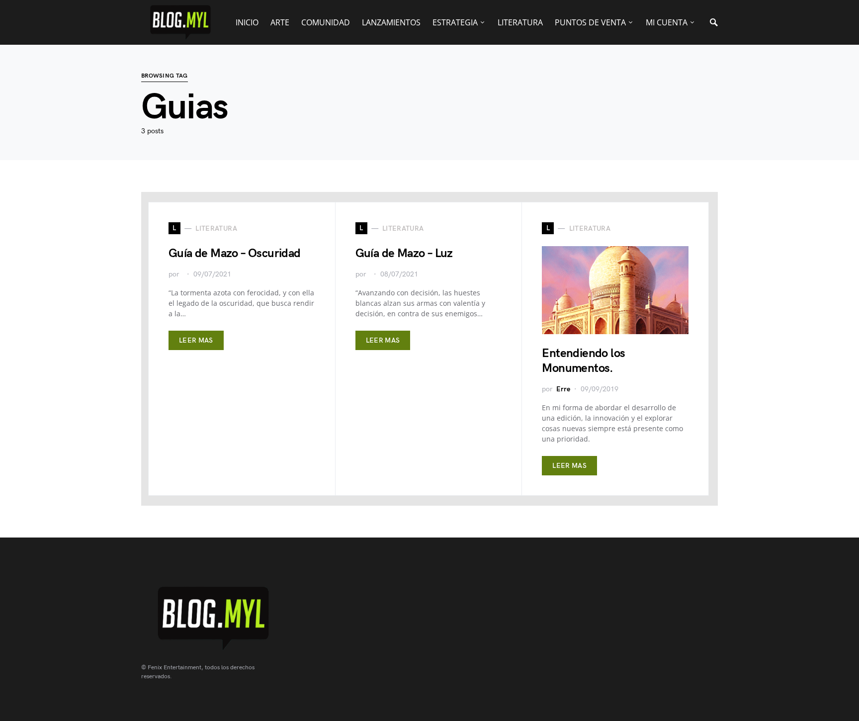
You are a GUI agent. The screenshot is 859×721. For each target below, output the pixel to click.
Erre (563, 389)
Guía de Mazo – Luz (404, 253)
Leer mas (196, 340)
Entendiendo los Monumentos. (583, 360)
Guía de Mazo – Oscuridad (235, 253)
